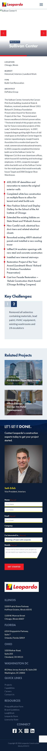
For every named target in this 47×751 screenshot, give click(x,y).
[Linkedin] (32, 731)
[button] (3, 33)
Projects (15, 42)
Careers (8, 691)
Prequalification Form (14, 706)
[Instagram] (26, 731)
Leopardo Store (11, 716)
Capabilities (10, 688)
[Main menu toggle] (41, 4)
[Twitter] (20, 731)
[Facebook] (14, 731)
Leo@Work (9, 713)
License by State (11, 719)
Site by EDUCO (23, 746)
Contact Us (9, 694)
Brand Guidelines (12, 710)
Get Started (14, 566)
